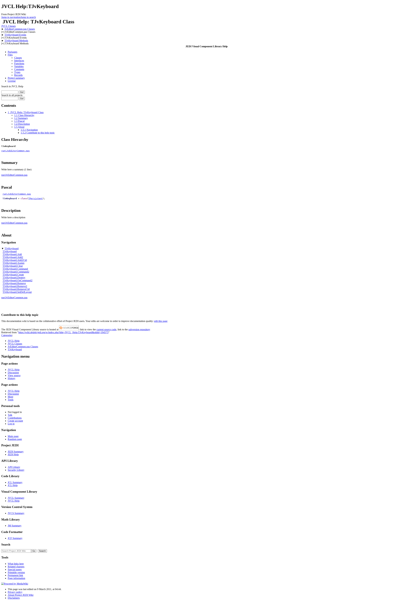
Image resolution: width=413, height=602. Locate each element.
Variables (19, 66)
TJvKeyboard (12, 248)
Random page (15, 439)
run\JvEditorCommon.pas (15, 151)
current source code (106, 329)
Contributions (15, 417)
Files (10, 54)
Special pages (15, 569)
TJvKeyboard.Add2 (13, 257)
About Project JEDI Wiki (20, 595)
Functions (19, 63)
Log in (11, 423)
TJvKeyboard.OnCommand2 (17, 280)
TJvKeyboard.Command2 (16, 271)
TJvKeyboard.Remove (14, 283)
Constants (19, 69)
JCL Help (13, 485)
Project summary (16, 78)
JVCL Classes (8, 26)
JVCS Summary (16, 513)
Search (5, 544)
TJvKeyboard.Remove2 (15, 286)
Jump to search (28, 17)
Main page (13, 436)
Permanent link (15, 575)
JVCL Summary (16, 498)
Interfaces (19, 60)
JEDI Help (13, 454)
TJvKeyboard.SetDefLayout (17, 292)
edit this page (160, 321)
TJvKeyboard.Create (13, 274)
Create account (15, 420)
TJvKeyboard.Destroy (14, 277)
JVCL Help (14, 340)
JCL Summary (15, 482)
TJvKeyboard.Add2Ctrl (15, 260)
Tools (10, 399)
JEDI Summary (16, 451)
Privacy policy (15, 592)
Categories (6, 335)
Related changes (16, 566)
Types (17, 72)
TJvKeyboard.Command (15, 268)
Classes (18, 57)
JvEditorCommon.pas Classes (20, 29)
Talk (10, 415)
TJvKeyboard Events (15, 34)
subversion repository (139, 329)
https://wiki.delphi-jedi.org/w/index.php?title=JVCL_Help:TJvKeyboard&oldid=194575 (63, 332)
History (11, 378)
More (10, 396)
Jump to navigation (11, 17)
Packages (12, 51)
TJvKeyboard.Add (12, 254)
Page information (16, 578)
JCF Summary (15, 538)
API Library (14, 467)
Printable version (16, 572)
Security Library (16, 470)
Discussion (13, 372)
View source (14, 375)
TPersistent (35, 198)
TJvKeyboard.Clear (13, 266)
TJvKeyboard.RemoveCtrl (16, 289)
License (12, 81)
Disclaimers (14, 598)
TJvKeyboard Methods (16, 40)
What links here (16, 563)
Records (18, 75)
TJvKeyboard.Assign (13, 263)
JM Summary (14, 525)
